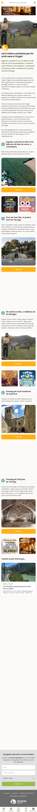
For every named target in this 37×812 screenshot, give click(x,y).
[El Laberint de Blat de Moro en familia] (18, 172)
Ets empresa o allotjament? (18, 796)
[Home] (2, 2)
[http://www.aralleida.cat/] (18, 11)
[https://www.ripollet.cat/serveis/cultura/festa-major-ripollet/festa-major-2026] (9, 378)
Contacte (14, 793)
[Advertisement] (18, 291)
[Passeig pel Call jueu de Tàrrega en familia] (18, 513)
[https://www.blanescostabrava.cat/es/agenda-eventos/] (9, 546)
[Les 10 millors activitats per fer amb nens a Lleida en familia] (18, 572)
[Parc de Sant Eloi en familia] (18, 251)
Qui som (6, 793)
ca (35, 26)
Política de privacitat (26, 793)
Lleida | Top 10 (8, 584)
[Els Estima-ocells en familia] (18, 346)
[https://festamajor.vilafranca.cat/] (9, 204)
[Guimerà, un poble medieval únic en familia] (18, 419)
